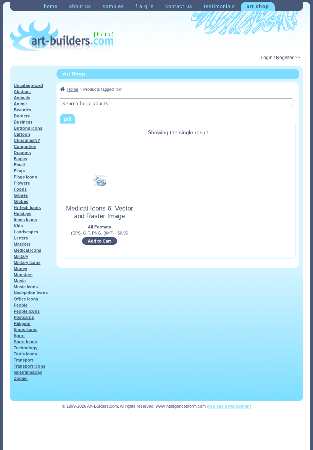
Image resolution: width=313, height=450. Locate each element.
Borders (22, 116)
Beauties (22, 110)
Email (19, 164)
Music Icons (26, 286)
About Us (80, 6)
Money (20, 268)
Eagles (20, 158)
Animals (22, 97)
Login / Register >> (280, 57)
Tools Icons (25, 354)
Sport (19, 335)
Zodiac (20, 378)
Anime (20, 103)
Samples (113, 6)
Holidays (22, 213)
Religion (22, 323)
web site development (229, 406)
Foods (20, 189)
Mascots (22, 244)
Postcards (24, 317)
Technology (25, 348)
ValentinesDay (28, 372)
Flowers (22, 183)
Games (21, 195)
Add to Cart (99, 241)
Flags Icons (25, 177)
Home (51, 6)
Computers (25, 146)
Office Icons (26, 299)
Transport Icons (29, 366)
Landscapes (26, 232)
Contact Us (178, 6)
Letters (21, 238)
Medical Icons (27, 250)
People (20, 305)
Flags (19, 171)
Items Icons (25, 219)
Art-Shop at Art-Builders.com (61, 35)
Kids (18, 225)
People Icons (27, 311)
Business (23, 122)
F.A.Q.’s (145, 6)
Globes (21, 201)
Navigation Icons (31, 293)
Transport (23, 360)
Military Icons (27, 262)
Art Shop (258, 6)
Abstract (22, 91)
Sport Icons (25, 341)
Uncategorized (28, 85)
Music (20, 280)
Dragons (22, 152)
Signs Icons (25, 329)
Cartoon (22, 134)
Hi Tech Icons (27, 207)
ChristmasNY (27, 140)
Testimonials (219, 6)
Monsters (23, 274)
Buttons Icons (28, 128)
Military (21, 256)
